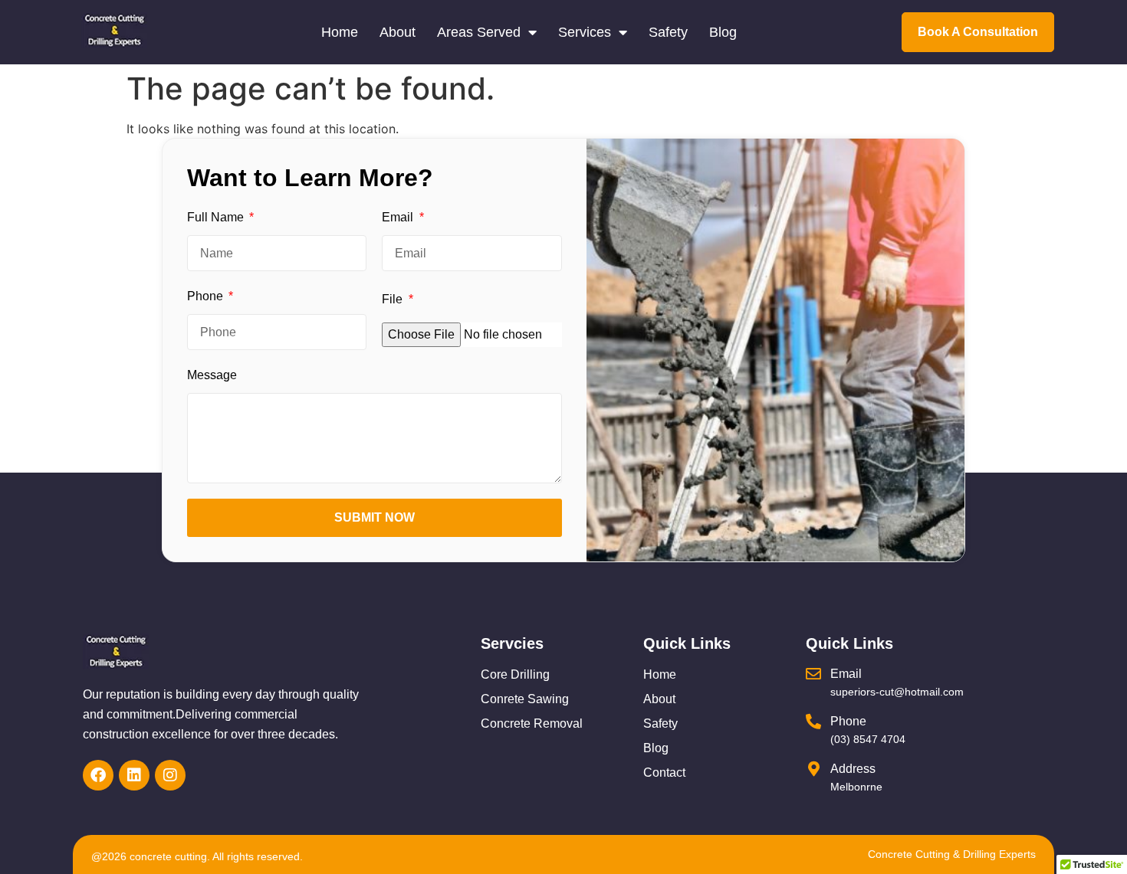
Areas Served (479, 32)
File (394, 299)
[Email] (813, 674)
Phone (206, 296)
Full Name (217, 217)
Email (399, 217)
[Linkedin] (134, 775)
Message (212, 374)
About (398, 32)
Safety (668, 32)
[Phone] (813, 721)
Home (339, 32)
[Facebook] (98, 775)
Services (584, 32)
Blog (723, 32)
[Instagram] (170, 775)
